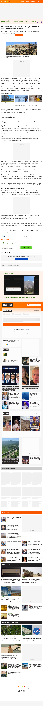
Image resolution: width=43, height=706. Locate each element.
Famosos (28, 548)
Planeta (10, 242)
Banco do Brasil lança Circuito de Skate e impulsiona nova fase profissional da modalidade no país (35, 666)
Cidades (30, 605)
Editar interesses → (37, 310)
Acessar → (18, 349)
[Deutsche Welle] (3, 236)
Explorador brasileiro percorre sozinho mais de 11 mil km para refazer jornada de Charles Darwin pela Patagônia (10, 657)
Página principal (6, 1)
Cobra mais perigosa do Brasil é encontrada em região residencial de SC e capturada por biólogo (35, 608)
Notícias (15, 242)
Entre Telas (8, 523)
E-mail (38, 1)
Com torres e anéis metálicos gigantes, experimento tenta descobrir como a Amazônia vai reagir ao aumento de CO (11, 638)
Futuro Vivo (3, 635)
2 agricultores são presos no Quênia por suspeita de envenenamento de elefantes (14, 615)
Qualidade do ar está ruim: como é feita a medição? (14, 673)
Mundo (5, 242)
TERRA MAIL (23, 1)
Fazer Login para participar (21, 258)
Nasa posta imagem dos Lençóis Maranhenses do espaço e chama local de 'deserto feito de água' (32, 638)
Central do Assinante (30, 1)
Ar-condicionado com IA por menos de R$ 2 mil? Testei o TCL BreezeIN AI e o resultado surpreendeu (11, 580)
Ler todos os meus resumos (21, 324)
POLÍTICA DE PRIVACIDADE (32, 688)
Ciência (7, 548)
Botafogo (8, 540)
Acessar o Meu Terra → (18, 304)
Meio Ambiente (10, 613)
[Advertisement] (30, 616)
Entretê (28, 540)
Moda (28, 556)
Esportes (30, 663)
